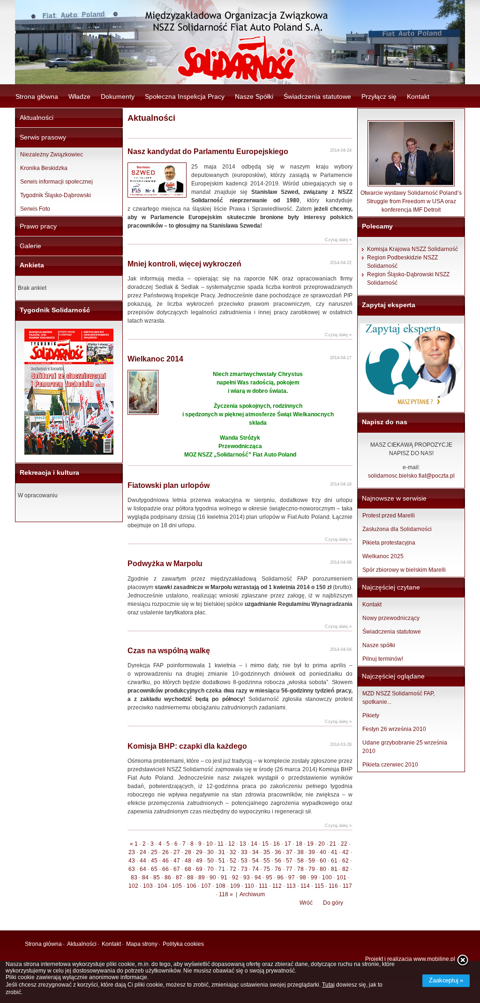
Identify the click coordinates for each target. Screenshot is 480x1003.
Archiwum (252, 894)
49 (199, 860)
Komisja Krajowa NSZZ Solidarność (412, 249)
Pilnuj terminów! (382, 659)
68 (188, 869)
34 (255, 852)
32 (233, 852)
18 (299, 844)
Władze (79, 96)
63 (131, 869)
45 (154, 860)
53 (244, 860)
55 (266, 860)
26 (165, 852)
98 (303, 877)
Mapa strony (142, 944)
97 (291, 877)
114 (305, 886)
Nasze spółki (378, 645)
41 (334, 852)
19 (310, 844)
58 (300, 860)
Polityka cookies (183, 944)
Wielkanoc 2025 (383, 556)
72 (233, 869)
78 (300, 869)
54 (255, 860)
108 (220, 886)
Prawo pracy (38, 226)
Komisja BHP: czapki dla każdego (187, 746)
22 (344, 844)
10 (209, 844)
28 (188, 852)
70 (210, 869)
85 (156, 877)
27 (176, 852)
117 (347, 886)
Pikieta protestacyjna (388, 542)
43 (131, 860)
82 (345, 869)
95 (269, 877)
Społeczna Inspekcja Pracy (185, 96)
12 (231, 844)
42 (345, 852)
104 (162, 886)
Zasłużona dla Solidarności (397, 529)
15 (265, 844)
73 (244, 869)
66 (165, 869)
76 (278, 869)
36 (278, 852)
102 (133, 886)
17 (288, 844)
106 (191, 886)
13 (243, 844)
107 (206, 886)
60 (323, 860)
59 (311, 860)
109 (235, 886)
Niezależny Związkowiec (51, 154)
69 (199, 869)
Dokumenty (118, 96)
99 (314, 877)
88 (190, 877)
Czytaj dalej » (338, 239)
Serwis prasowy (43, 137)
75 (266, 869)
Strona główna (36, 96)
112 (277, 886)
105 (177, 886)
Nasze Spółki (254, 96)
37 (289, 852)
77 (289, 869)
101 (341, 877)
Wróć (306, 903)
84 (145, 877)
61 (334, 860)
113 (291, 886)
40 (323, 852)
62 (345, 860)
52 (233, 860)
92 (235, 877)
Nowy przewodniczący (391, 618)
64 (143, 869)
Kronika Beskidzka (44, 168)
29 (199, 852)
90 (213, 877)
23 (131, 852)
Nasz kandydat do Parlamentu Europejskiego (208, 151)
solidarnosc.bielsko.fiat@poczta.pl (411, 475)
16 (276, 844)
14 (254, 844)
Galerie (30, 246)
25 (154, 852)
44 (143, 860)
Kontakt (418, 96)
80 (323, 869)
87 (179, 877)
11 (221, 844)
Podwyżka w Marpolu (165, 564)
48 (188, 860)
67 (176, 869)
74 (255, 869)
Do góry (333, 903)
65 (154, 869)
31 (221, 852)
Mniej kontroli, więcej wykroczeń (184, 264)
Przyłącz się (379, 96)
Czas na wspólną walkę (169, 651)
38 (300, 852)
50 (210, 860)
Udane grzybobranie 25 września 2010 (404, 746)
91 (224, 877)
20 (321, 844)
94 (258, 877)
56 (278, 860)
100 (327, 877)
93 (246, 877)
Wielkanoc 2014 (155, 359)
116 (333, 886)
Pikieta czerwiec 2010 (390, 764)
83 (134, 877)
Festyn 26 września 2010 (394, 729)
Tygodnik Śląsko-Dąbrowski (55, 195)
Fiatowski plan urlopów (169, 485)
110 (249, 886)
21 (333, 844)
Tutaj (328, 984)
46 (165, 860)
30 (210, 852)
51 (221, 860)
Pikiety (370, 715)
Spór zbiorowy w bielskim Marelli (404, 570)
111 (263, 886)
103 (148, 886)
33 (244, 852)
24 (143, 852)
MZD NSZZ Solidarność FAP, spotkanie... (398, 697)
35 (266, 852)
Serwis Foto (35, 209)
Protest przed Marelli (388, 515)
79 (311, 869)
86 (168, 877)
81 (334, 869)
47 (176, 860)
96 (280, 877)
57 (289, 860)
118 (223, 894)
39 (311, 852)
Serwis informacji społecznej (56, 181)
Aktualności (36, 117)
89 (201, 877)
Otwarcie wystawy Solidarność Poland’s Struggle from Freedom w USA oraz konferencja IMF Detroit (411, 201)
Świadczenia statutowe (317, 96)
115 (319, 886)
